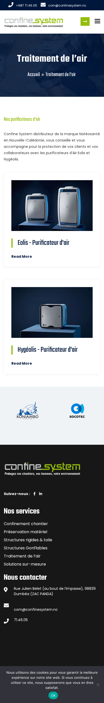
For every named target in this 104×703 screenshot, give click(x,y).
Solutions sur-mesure (25, 564)
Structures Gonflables (25, 548)
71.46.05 (21, 619)
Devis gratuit (85, 21)
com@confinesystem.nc (67, 5)
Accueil (34, 75)
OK (53, 695)
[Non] (97, 684)
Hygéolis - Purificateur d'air (48, 350)
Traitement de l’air (22, 556)
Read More (21, 256)
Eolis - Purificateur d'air (43, 243)
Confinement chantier (26, 524)
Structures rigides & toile (28, 540)
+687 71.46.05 (26, 5)
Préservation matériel (25, 532)
